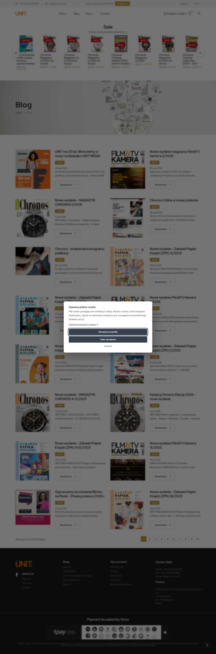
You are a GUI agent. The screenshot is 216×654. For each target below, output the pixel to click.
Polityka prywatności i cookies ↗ (83, 324)
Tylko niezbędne (108, 339)
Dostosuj (108, 346)
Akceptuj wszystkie (108, 332)
